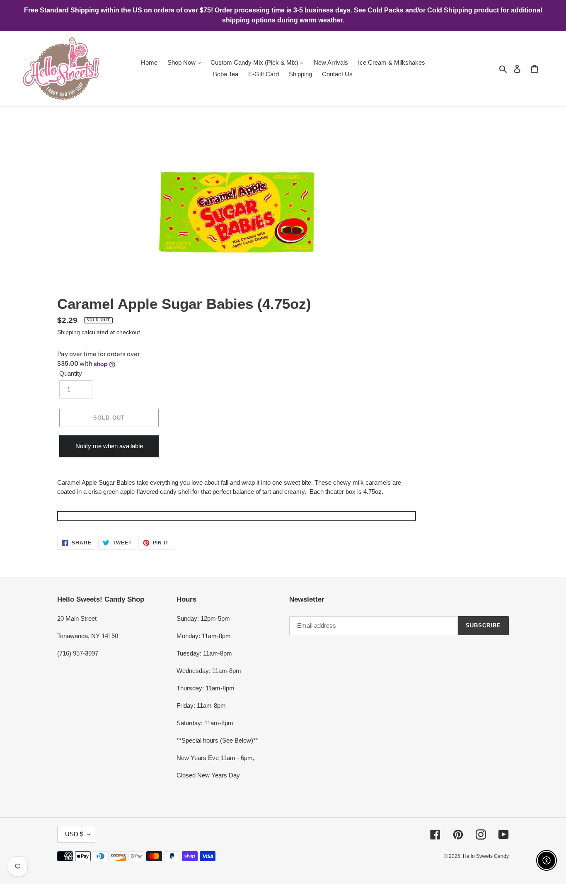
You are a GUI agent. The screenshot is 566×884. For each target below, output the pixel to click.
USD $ (74, 834)
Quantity (70, 373)
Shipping (68, 332)
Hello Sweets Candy (486, 856)
